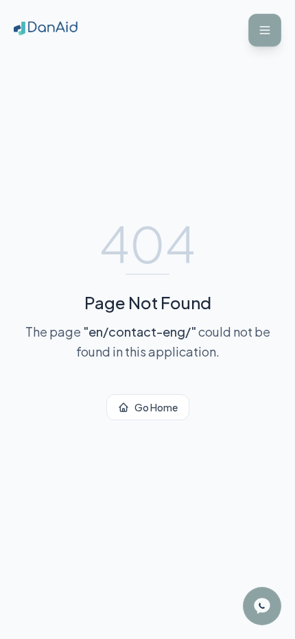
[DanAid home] (46, 30)
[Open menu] (264, 30)
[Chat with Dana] (262, 606)
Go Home (156, 407)
